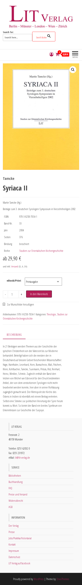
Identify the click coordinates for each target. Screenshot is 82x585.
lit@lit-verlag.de (22, 457)
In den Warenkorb (39, 294)
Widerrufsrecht (16, 500)
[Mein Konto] (51, 54)
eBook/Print (14, 280)
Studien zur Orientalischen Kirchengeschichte (41, 251)
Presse (12, 532)
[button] (72, 69)
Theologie (51, 314)
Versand (14, 266)
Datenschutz (14, 557)
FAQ (10, 488)
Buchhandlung (16, 482)
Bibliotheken (15, 475)
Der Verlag (13, 526)
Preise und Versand (18, 494)
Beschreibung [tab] (14, 334)
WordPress (39, 579)
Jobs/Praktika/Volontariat (20, 538)
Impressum (14, 551)
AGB (10, 507)
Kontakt (12, 544)
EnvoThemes (63, 579)
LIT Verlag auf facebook (19, 563)
